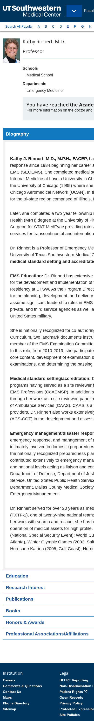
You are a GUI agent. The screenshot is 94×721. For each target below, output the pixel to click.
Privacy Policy (71, 703)
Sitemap (9, 709)
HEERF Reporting (74, 680)
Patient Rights (71, 692)
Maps (7, 697)
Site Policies (70, 715)
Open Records (71, 697)
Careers (9, 680)
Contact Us (12, 692)
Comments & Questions (22, 686)
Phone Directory (16, 703)
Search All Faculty (19, 26)
